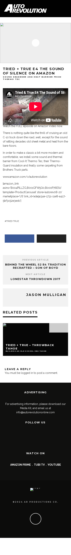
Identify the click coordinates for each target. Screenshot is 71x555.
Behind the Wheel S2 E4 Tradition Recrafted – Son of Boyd (35, 266)
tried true (12, 221)
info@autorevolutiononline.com (35, 412)
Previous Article (35, 260)
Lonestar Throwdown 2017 (35, 279)
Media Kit (25, 408)
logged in (27, 372)
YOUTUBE (54, 464)
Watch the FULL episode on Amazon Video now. (33, 126)
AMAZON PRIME (20, 464)
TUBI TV (39, 464)
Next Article (35, 274)
